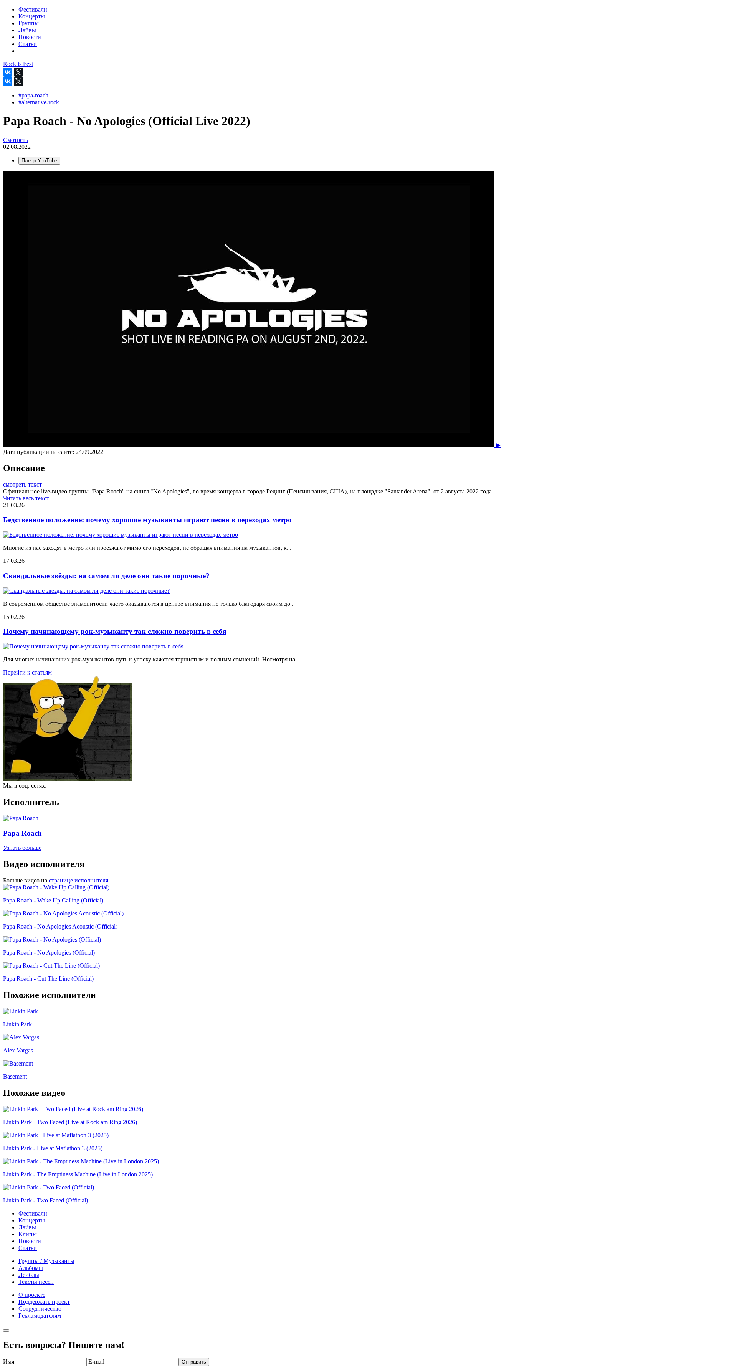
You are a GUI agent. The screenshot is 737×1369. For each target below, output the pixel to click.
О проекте (31, 1294)
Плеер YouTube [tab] (39, 160)
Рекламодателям (39, 1315)
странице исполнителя (78, 880)
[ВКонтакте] (7, 72)
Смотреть (15, 140)
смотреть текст (22, 484)
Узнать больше (22, 847)
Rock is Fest (18, 64)
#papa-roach (33, 95)
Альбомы (30, 1268)
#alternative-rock (38, 102)
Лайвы (27, 1227)
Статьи (27, 1248)
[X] (18, 72)
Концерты (31, 1220)
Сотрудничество (39, 1308)
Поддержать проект (44, 1301)
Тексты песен (36, 1281)
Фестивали (32, 1213)
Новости (29, 1241)
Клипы (27, 1234)
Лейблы (28, 1275)
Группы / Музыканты (46, 1261)
